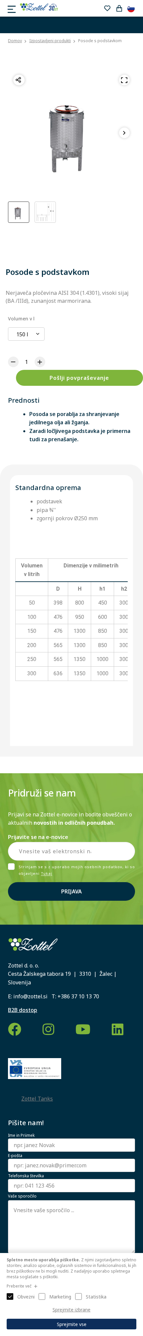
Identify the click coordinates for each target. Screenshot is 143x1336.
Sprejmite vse (71, 1324)
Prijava (71, 891)
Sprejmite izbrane (71, 1309)
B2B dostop (22, 1010)
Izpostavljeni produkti (50, 40)
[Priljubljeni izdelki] (107, 8)
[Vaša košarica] (119, 8)
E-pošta (15, 1155)
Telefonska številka (26, 1176)
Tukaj (46, 873)
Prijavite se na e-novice (38, 837)
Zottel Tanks (37, 1098)
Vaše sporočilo (22, 1196)
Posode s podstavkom (100, 40)
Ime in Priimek (21, 1135)
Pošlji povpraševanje (79, 377)
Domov (15, 40)
